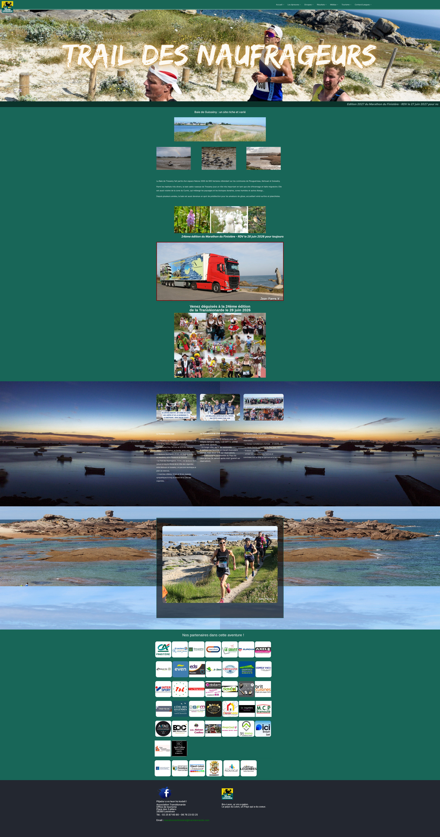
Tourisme (345, 4)
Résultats (321, 4)
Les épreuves (293, 4)
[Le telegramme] (196, 689)
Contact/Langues (362, 4)
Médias (333, 4)
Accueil (279, 4)
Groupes (308, 4)
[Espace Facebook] (165, 792)
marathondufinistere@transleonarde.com (186, 820)
